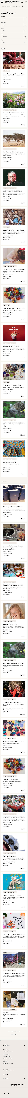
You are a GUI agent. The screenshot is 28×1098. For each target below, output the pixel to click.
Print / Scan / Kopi (7, 1059)
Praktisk (5, 1074)
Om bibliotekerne (8, 1070)
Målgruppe (3, 22)
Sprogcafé (5, 1061)
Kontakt (5, 1078)
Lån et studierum (7, 1056)
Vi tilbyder (6, 1045)
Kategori (3, 28)
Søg (2, 40)
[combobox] (14, 6)
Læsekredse (6, 1054)
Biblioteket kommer (7, 1052)
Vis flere (14, 1034)
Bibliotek (3, 16)
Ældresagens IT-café (8, 1063)
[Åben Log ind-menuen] (22, 2)
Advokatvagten (6, 1050)
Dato (2, 34)
